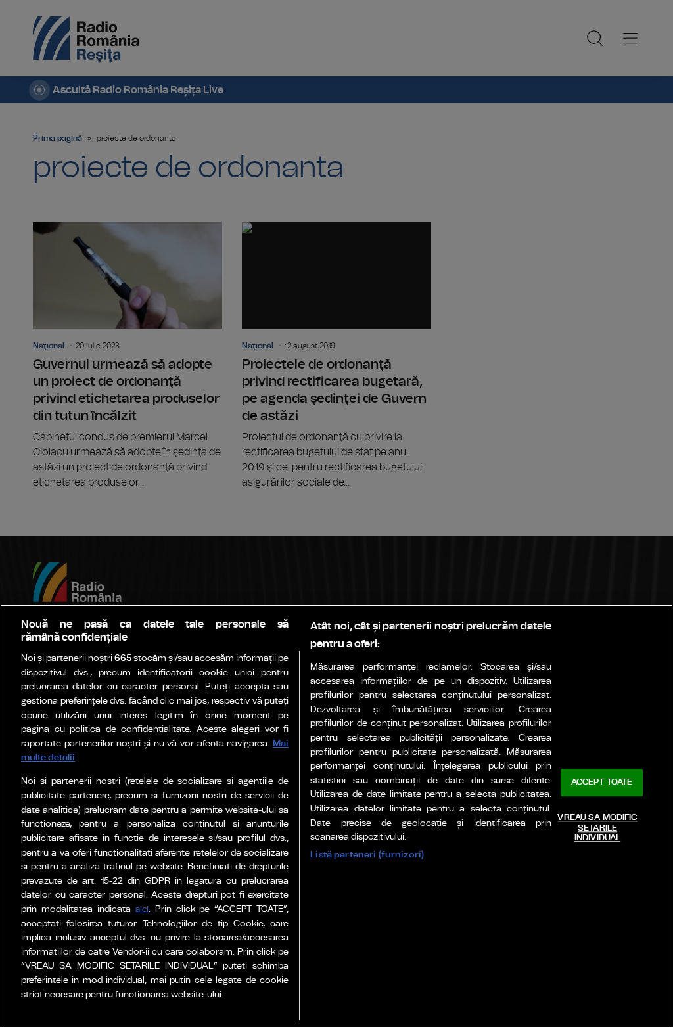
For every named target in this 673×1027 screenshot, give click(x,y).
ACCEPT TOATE (602, 783)
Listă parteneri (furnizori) (367, 854)
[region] (336, 816)
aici (142, 909)
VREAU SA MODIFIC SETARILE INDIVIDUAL (597, 827)
